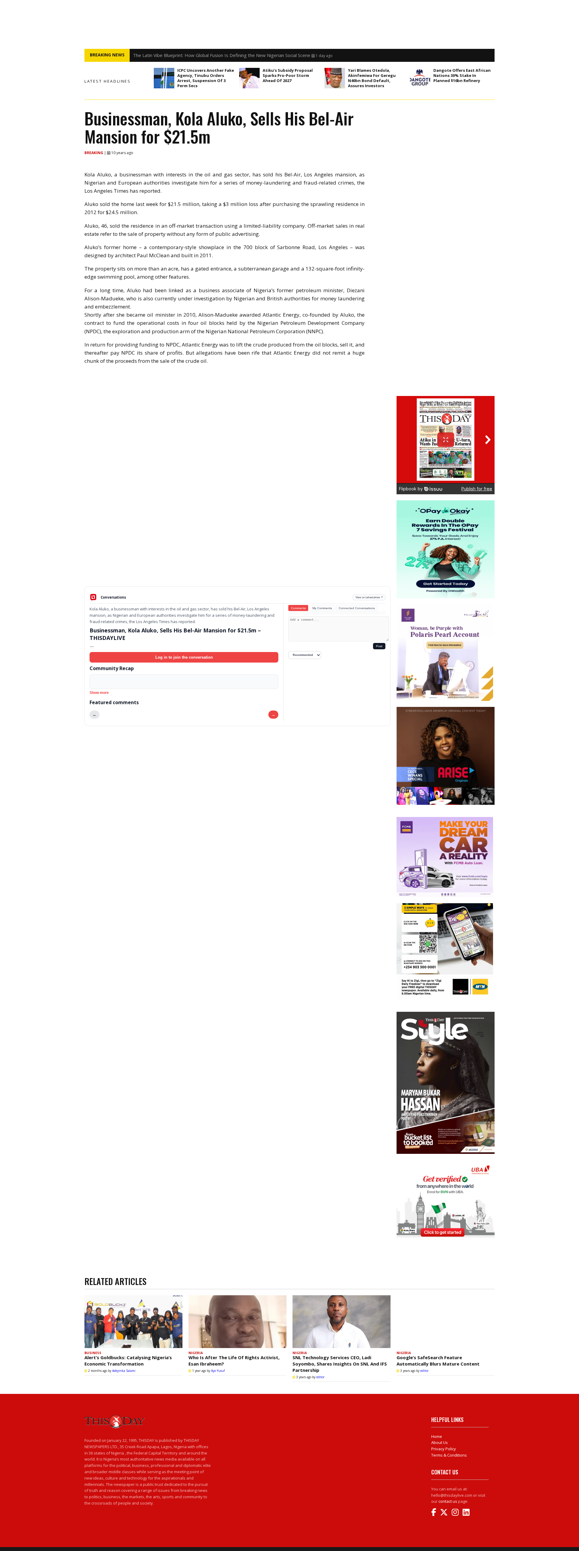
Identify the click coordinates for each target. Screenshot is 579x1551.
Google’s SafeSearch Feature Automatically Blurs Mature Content (438, 1360)
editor (320, 1377)
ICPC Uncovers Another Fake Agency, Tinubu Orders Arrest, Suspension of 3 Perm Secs (205, 78)
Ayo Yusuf (218, 1371)
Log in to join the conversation (184, 657)
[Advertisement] (237, 539)
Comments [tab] (298, 608)
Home (436, 1436)
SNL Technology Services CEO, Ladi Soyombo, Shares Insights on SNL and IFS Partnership (340, 1363)
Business (92, 1352)
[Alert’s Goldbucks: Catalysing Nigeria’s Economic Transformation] (133, 1321)
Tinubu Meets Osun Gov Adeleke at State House (183, 55)
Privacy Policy (443, 1448)
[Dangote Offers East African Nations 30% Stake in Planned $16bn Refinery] (420, 78)
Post (379, 646)
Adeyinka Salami (123, 1371)
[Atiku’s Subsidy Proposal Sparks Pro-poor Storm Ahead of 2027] (249, 78)
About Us (439, 1442)
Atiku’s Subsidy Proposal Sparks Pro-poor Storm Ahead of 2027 (288, 75)
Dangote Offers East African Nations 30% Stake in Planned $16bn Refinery (462, 75)
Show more (99, 693)
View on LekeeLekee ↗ (369, 597)
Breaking (94, 152)
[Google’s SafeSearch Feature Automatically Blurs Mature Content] (446, 1321)
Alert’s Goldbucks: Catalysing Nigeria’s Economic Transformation (128, 1360)
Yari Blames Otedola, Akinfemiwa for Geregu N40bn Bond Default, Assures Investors (372, 78)
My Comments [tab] (322, 608)
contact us (447, 1501)
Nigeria (195, 1352)
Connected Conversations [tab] (357, 608)
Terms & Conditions (449, 1455)
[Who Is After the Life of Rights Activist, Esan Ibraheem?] (237, 1321)
